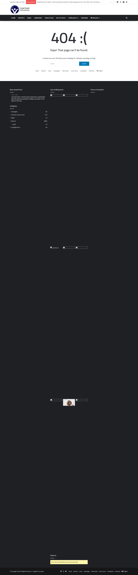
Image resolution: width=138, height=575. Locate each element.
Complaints (72, 18)
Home (13, 18)
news (29, 18)
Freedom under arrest (17, 115)
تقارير (14, 124)
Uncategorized (15, 127)
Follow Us (53, 555)
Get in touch (60, 18)
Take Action (49, 18)
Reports (21, 18)
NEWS (13, 118)
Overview (84, 18)
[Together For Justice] (20, 9)
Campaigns (38, 18)
